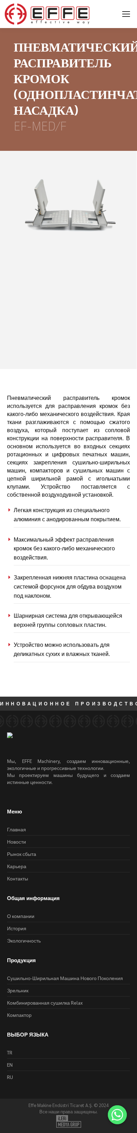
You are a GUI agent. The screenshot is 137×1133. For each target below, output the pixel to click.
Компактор (19, 1015)
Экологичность (24, 940)
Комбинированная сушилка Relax (45, 1002)
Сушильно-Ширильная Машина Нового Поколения (65, 978)
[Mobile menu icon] (126, 14)
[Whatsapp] (117, 1114)
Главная (16, 829)
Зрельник (17, 990)
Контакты (17, 878)
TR (9, 1052)
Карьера (16, 866)
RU (10, 1077)
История (16, 928)
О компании (20, 916)
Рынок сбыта (21, 854)
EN (10, 1064)
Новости (16, 841)
